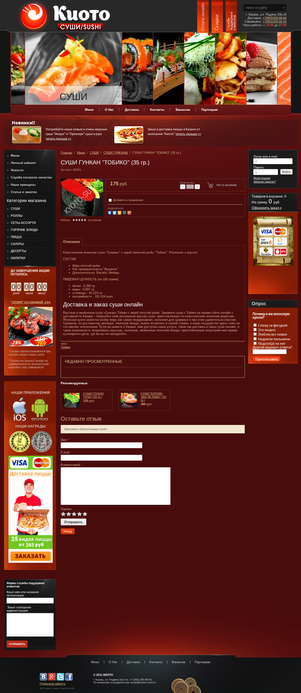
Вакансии (178, 662)
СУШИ (94, 152)
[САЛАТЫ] (199, 69)
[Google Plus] (129, 212)
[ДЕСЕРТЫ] (261, 69)
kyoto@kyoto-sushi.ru (143, 682)
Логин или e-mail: (265, 156)
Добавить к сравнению (127, 200)
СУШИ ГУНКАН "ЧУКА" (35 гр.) (93, 395)
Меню (81, 152)
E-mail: (65, 452)
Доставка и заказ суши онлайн (57, 688)
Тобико (65, 347)
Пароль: (259, 167)
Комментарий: (72, 465)
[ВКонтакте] (110, 212)
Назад (67, 531)
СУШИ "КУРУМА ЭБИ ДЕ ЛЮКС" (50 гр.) (153, 397)
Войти (286, 172)
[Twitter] (115, 212)
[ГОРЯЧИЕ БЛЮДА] (230, 69)
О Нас (113, 662)
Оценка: (66, 509)
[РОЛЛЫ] (137, 69)
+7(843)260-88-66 (274, 18)
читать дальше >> (58, 138)
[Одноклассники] (120, 212)
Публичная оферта (52, 683)
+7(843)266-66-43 (274, 21)
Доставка (133, 662)
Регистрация (261, 178)
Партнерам (202, 662)
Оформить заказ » (266, 208)
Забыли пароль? (264, 181)
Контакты (155, 662)
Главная (66, 152)
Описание (71, 242)
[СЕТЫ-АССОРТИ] (168, 69)
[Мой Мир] (125, 212)
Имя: (65, 440)
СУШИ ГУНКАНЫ (115, 152)
